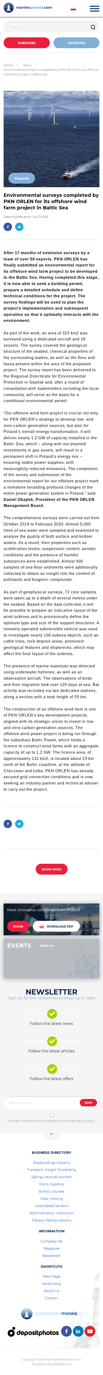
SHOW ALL (47, 945)
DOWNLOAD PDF (60, 926)
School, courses (51, 1191)
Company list (51, 1241)
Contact (51, 1298)
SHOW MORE (52, 869)
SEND (88, 1102)
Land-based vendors (51, 1206)
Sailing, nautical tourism (51, 1177)
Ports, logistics (51, 1184)
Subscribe (26, 43)
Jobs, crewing (51, 1199)
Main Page (51, 1276)
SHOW (18, 926)
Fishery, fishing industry (51, 1220)
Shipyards (21, 178)
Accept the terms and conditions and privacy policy (51, 1121)
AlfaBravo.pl (61, 1364)
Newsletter (51, 1256)
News (27, 65)
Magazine (51, 1248)
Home (8, 65)
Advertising (51, 1284)
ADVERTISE (76, 43)
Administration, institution (51, 1213)
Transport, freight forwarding (51, 1170)
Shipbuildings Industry (51, 1163)
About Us (51, 1291)
